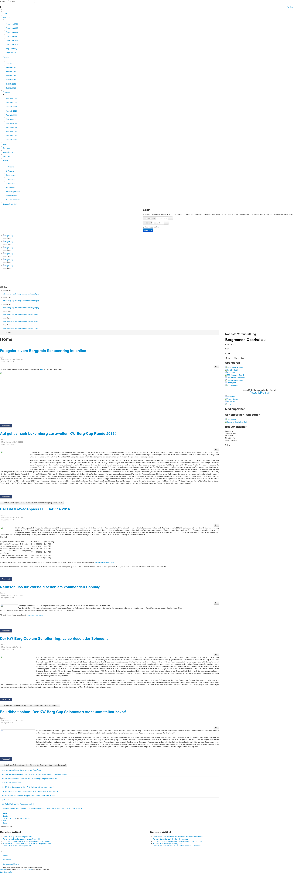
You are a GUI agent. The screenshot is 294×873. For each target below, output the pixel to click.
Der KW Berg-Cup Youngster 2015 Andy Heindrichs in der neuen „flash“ (27, 787)
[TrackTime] (230, 401)
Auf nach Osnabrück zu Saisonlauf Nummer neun (171, 839)
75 (7, 818)
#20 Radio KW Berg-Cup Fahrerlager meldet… (18, 804)
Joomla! (3, 869)
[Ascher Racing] (231, 399)
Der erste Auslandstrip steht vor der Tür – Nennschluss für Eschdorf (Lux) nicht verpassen (34, 774)
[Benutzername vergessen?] (170, 218)
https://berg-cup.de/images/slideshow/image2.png (21, 328)
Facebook (290, 7)
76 (10, 818)
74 (4, 818)
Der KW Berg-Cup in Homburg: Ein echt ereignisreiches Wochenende (178, 846)
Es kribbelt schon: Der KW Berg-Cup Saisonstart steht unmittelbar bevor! (63, 711)
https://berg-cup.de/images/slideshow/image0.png (21, 294)
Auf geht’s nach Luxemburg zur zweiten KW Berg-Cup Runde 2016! (58, 433)
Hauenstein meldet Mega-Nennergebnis (167, 843)
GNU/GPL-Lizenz (26, 869)
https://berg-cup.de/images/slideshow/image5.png (21, 321)
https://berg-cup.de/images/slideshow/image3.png (21, 307)
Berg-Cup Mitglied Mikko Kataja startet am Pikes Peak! (21, 770)
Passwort (148, 223)
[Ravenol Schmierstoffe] (234, 380)
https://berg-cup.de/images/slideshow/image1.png (21, 301)
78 (15, 818)
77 (12, 818)
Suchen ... (3, 1)
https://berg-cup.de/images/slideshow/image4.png (21, 314)
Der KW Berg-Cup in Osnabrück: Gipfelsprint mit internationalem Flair (178, 836)
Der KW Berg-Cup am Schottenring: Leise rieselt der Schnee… (54, 638)
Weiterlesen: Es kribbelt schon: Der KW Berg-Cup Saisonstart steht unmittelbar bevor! (34, 765)
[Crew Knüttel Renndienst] (235, 377)
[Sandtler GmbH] (231, 369)
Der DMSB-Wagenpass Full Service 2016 (35, 509)
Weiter (5, 820)
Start (5, 814)
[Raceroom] (230, 396)
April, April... (5, 800)
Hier (41, 369)
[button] (216, 366)
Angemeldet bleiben (152, 227)
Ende (5, 823)
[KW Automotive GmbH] (234, 367)
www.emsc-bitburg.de (35, 615)
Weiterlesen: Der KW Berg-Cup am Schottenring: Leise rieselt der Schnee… (31, 705)
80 (21, 818)
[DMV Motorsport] (232, 419)
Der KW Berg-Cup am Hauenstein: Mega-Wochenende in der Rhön (177, 841)
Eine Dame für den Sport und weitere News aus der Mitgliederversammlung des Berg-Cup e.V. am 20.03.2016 (41, 808)
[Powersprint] (230, 382)
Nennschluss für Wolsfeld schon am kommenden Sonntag (50, 586)
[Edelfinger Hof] (231, 404)
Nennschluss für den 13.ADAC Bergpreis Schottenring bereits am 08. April (28, 795)
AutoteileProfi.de (260, 392)
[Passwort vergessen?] (166, 222)
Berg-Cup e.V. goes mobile (11, 783)
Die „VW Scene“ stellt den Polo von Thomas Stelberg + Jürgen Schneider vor (29, 778)
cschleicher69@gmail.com (104, 562)
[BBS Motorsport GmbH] (234, 375)
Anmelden (148, 230)
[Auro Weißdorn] (231, 385)
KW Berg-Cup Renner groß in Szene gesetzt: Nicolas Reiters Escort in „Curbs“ (29, 791)
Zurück (5, 816)
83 (29, 818)
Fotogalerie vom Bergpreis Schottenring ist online (43, 350)
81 (23, 818)
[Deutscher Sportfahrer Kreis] (236, 421)
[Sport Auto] (230, 372)
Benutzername (150, 218)
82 (26, 818)
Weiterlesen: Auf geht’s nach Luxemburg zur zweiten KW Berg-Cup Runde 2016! (32, 503)
